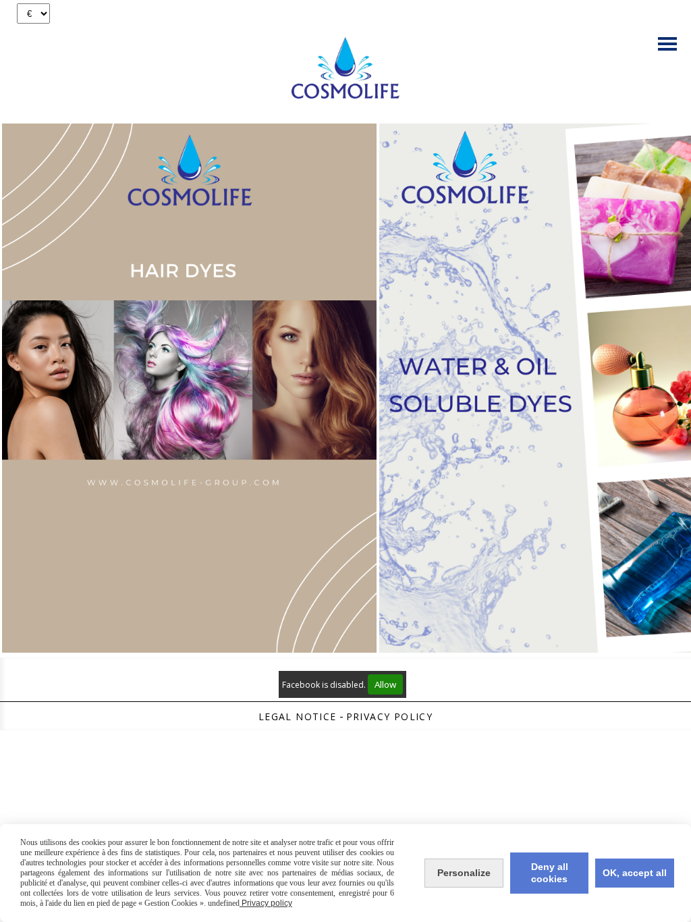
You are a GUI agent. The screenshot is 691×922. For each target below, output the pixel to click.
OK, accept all (635, 872)
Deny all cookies (549, 872)
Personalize (464, 872)
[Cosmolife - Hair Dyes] (189, 387)
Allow (385, 684)
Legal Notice (297, 716)
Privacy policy (389, 716)
